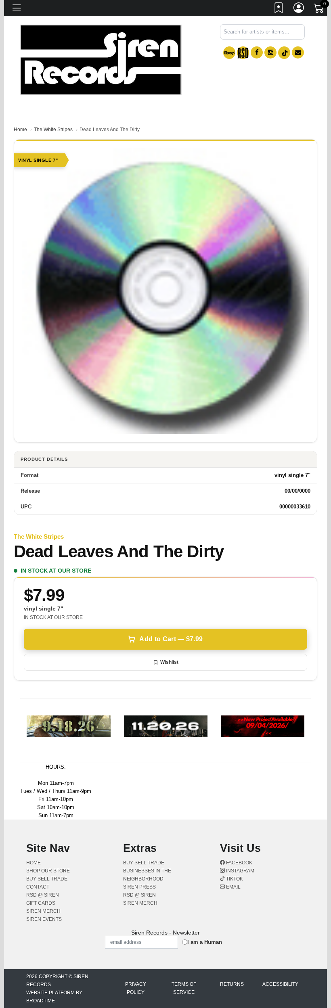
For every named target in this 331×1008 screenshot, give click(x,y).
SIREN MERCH (43, 911)
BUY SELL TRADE (46, 879)
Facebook (238, 863)
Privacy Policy (135, 988)
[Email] (298, 52)
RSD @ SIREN (42, 895)
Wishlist (169, 662)
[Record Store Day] (243, 53)
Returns (232, 984)
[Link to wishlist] (279, 9)
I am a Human (204, 942)
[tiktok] (284, 53)
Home (20, 129)
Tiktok (234, 879)
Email (233, 887)
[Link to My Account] (299, 9)
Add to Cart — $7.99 (171, 639)
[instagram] (270, 52)
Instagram (239, 871)
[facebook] (257, 52)
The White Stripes (53, 129)
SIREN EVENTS (44, 919)
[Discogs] (229, 53)
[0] (319, 10)
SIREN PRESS (139, 887)
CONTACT (37, 887)
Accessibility (280, 984)
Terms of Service (184, 988)
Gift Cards (40, 903)
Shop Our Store (48, 871)
